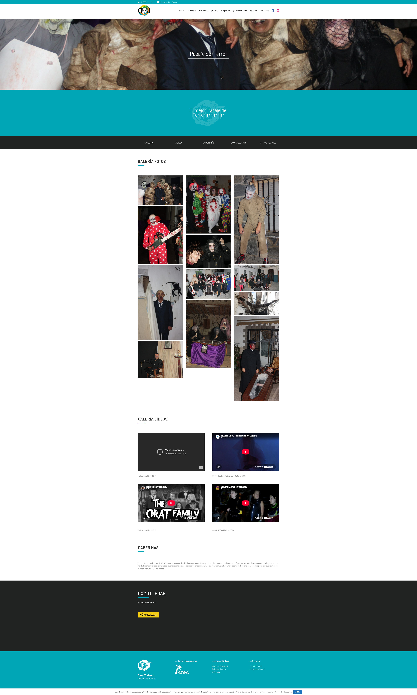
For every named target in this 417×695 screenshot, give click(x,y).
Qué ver (214, 11)
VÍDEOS (179, 142)
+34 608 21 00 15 (255, 666)
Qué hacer (203, 11)
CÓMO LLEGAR (238, 142)
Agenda (253, 11)
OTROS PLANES (268, 142)
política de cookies (285, 692)
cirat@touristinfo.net (257, 669)
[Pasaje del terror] (208, 204)
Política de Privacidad (220, 666)
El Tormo (192, 11)
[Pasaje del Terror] (160, 190)
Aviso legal (216, 672)
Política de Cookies (219, 669)
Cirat (180, 11)
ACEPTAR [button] (297, 692)
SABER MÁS (208, 142)
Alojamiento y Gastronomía (234, 11)
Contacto (264, 11)
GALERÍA (148, 142)
